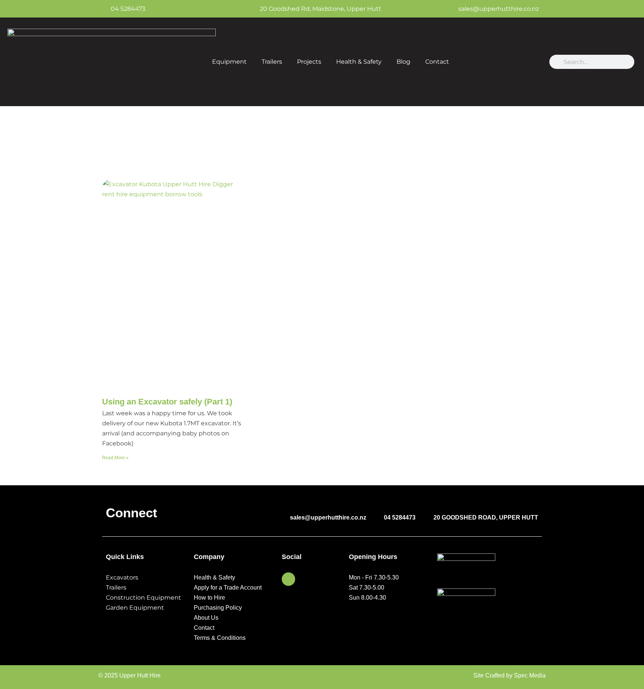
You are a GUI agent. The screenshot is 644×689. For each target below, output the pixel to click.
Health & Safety (359, 61)
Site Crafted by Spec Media (509, 675)
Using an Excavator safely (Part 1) (167, 401)
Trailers (272, 61)
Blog (403, 61)
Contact (437, 61)
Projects (309, 61)
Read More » (115, 457)
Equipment (229, 61)
